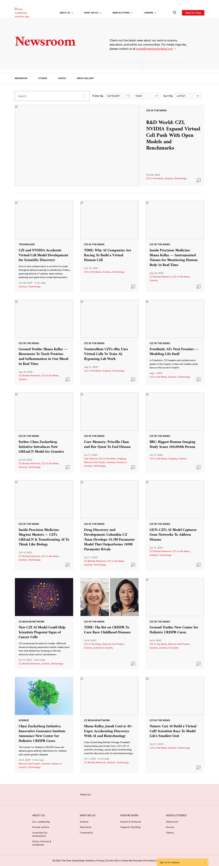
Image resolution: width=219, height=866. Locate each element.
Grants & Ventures (130, 821)
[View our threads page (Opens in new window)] (112, 794)
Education (85, 827)
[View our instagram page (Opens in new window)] (105, 794)
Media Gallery (85, 78)
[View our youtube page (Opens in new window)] (136, 794)
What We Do (91, 12)
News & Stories (121, 12)
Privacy (100, 860)
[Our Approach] (23, 12)
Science (169, 178)
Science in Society (103, 647)
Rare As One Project (94, 462)
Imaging (121, 458)
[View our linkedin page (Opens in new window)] (120, 794)
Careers (149, 12)
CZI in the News (154, 178)
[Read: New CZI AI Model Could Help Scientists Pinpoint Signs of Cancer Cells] (44, 623)
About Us (65, 12)
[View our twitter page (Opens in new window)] (128, 794)
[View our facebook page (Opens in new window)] (97, 794)
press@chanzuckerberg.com (154, 48)
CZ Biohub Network (160, 276)
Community (86, 832)
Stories (42, 78)
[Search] (174, 13)
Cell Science (90, 458)
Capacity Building (130, 827)
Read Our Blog (193, 12)
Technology (180, 178)
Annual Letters (40, 827)
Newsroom (21, 78)
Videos (62, 78)
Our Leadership (41, 821)
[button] (118, 96)
